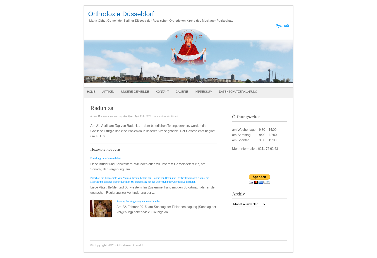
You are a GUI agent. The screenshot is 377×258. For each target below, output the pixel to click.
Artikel (108, 91)
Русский (282, 26)
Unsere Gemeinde (135, 91)
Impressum (203, 91)
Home (91, 91)
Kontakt (162, 91)
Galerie (182, 91)
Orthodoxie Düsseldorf (121, 13)
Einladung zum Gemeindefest (105, 158)
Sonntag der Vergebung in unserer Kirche (138, 201)
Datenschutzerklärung (238, 91)
